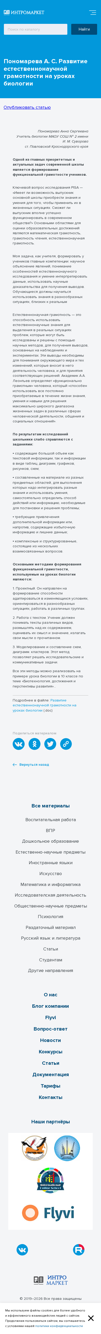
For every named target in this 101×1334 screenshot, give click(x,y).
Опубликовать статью (27, 107)
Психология (50, 916)
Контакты (50, 1097)
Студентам (50, 960)
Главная (8, 48)
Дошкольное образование (50, 841)
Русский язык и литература (50, 938)
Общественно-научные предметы (50, 906)
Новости (50, 1040)
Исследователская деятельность (50, 895)
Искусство (50, 873)
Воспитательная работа (50, 819)
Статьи (50, 949)
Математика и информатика (50, 884)
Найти (84, 29)
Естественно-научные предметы (50, 852)
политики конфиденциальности (59, 1326)
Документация (50, 1075)
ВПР (50, 830)
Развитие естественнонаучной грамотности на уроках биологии (44, 705)
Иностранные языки (51, 862)
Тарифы (50, 1086)
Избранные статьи (37, 48)
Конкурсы (50, 1052)
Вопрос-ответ (51, 1029)
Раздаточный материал (51, 927)
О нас (50, 995)
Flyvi (50, 1017)
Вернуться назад (34, 765)
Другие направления (50, 970)
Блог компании (50, 1006)
